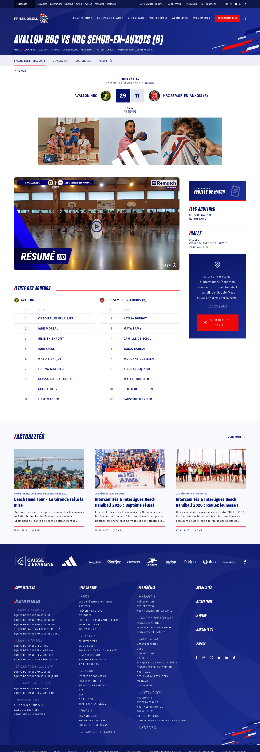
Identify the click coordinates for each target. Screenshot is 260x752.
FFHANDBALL (147, 596)
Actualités (180, 18)
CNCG (140, 649)
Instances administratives (154, 627)
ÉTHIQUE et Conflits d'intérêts (157, 662)
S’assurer (85, 615)
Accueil (17, 50)
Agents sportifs (147, 644)
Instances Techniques (151, 632)
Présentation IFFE (90, 681)
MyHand (201, 616)
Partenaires (56, 4)
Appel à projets (89, 664)
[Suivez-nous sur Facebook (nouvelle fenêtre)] (222, 4)
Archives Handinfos (150, 707)
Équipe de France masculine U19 (35, 624)
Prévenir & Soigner (91, 611)
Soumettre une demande (95, 725)
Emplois (88, 4)
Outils (79, 4)
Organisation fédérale (156, 617)
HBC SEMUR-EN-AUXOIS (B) (185, 96)
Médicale (143, 681)
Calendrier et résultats (29, 60)
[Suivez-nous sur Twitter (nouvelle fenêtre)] (231, 4)
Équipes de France (110, 18)
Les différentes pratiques (96, 601)
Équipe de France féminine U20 (34, 650)
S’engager (88, 636)
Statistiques (83, 60)
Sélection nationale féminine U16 (36, 659)
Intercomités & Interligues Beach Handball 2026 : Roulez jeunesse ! (207, 502)
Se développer (88, 641)
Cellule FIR (86, 699)
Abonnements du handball (154, 611)
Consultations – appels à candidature (162, 720)
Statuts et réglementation (154, 667)
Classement (60, 60)
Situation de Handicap (93, 685)
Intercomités (199, 493)
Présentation (145, 601)
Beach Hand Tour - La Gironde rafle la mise (48, 502)
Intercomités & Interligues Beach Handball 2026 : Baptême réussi (125, 502)
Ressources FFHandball (98, 732)
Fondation (99, 4)
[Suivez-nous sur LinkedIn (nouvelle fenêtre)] (240, 4)
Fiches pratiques (148, 716)
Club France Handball (29, 705)
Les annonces (88, 716)
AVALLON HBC (85, 96)
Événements (201, 18)
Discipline (143, 658)
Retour (22, 70)
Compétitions (83, 18)
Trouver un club (90, 629)
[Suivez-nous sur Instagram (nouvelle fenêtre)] (227, 4)
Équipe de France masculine (32, 615)
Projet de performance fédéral (99, 620)
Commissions (148, 639)
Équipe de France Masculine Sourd (36, 633)
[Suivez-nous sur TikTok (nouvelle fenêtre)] (245, 4)
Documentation (150, 692)
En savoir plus (217, 306)
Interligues (118, 493)
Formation (42, 4)
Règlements (144, 697)
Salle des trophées (26, 710)
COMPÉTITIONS (145, 653)
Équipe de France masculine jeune (36, 676)
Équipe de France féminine (31, 646)
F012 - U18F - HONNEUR (105, 50)
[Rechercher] (244, 18)
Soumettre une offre (93, 720)
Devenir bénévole (90, 655)
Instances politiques (150, 623)
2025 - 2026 (43, 50)
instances (22, 4)
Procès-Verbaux (147, 702)
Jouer (85, 596)
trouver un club (227, 18)
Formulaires (145, 711)
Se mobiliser (87, 646)
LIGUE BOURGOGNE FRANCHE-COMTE (78, 50)
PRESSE (201, 644)
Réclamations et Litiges (152, 676)
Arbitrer (84, 606)
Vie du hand (136, 18)
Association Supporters (29, 714)
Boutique (69, 4)
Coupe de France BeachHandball (49, 493)
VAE (81, 694)
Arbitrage (143, 671)
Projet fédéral (146, 606)
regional (55, 50)
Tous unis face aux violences (98, 650)
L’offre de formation (93, 676)
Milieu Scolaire (89, 624)
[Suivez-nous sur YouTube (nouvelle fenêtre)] (236, 4)
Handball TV (204, 630)
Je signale (111, 4)
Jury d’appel (144, 685)
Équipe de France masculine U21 (35, 620)
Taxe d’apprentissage (92, 703)
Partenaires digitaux (92, 659)
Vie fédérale (158, 18)
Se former (88, 671)
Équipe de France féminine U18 (33, 655)
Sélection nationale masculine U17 (37, 629)
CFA (81, 690)
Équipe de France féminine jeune (35, 693)
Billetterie (204, 602)
